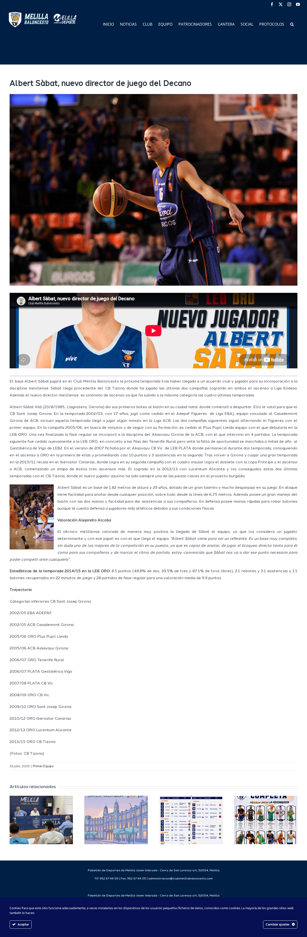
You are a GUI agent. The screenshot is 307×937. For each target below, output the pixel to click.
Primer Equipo (43, 766)
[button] (292, 24)
